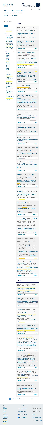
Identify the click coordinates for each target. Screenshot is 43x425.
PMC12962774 (33, 37)
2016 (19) (7, 68)
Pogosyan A (24, 72)
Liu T (23, 95)
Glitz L (23, 41)
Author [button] (6, 72)
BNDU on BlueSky (22, 417)
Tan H (18, 73)
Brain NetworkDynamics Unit (8, 5)
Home (5, 10)
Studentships (13, 12)
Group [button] (6, 33)
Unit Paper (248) (9, 30)
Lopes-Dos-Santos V (30, 52)
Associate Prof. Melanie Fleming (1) (9, 83)
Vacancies (6, 12)
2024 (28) (7, 56)
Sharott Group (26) (9, 40)
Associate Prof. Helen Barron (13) (9, 80)
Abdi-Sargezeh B (28, 95)
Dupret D (23, 59)
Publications (5, 417)
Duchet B (19, 71)
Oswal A (19, 98)
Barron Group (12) (9, 47)
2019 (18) (7, 63)
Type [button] (5, 28)
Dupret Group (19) (9, 44)
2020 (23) (7, 62)
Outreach (20, 12)
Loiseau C (29, 241)
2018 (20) (7, 65)
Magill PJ (28, 245)
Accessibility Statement (22, 405)
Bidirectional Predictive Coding (23, 87)
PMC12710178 (33, 365)
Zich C (32, 285)
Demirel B (19, 298)
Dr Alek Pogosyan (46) (9, 89)
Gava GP (33, 325)
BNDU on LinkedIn (23, 414)
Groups (18, 10)
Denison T (29, 30)
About (9, 10)
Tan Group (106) (9, 35)
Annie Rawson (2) (9, 75)
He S (36, 71)
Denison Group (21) (9, 43)
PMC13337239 (33, 232)
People (22, 10)
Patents (4, 422)
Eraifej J (19, 174)
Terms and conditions (22, 408)
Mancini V (33, 41)
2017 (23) (7, 66)
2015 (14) (7, 69)
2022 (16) (7, 59)
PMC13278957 (33, 255)
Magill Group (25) (9, 41)
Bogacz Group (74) (9, 37)
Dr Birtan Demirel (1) (10, 96)
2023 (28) (7, 58)
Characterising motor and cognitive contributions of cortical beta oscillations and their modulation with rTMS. (27, 166)
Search (6, 25)
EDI (10, 15)
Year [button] (5, 51)
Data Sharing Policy (22, 411)
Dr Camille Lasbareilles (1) (9, 100)
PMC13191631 (33, 106)
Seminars (6, 15)
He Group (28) (8, 38)
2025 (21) (7, 55)
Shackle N (19, 72)
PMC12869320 (33, 120)
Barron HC (19, 42)
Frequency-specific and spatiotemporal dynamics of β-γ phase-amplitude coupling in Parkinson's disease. (27, 153)
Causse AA (19, 52)
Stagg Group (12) (9, 45)
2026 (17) (7, 53)
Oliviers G (19, 85)
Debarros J (28, 336)
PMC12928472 (33, 131)
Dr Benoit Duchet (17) (9, 94)
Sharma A (19, 95)
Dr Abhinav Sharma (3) (9, 87)
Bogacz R (22, 73)
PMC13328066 (33, 79)
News (13, 10)
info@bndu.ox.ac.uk (37, 417)
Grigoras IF (19, 309)
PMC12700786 (33, 273)
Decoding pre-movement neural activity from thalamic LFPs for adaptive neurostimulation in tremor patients (26, 210)
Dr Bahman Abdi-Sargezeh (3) (9, 92)
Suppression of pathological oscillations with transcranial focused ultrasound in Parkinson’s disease (26, 182)
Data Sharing (5, 421)
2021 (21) (7, 60)
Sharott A (34, 72)
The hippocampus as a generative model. (25, 44)
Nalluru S (19, 41)
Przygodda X (27, 41)
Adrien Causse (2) (9, 74)
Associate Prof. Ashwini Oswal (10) (9, 78)
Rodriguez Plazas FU (21, 202)
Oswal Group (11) (9, 48)
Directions (5, 408)
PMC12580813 (33, 319)
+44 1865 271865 (38, 420)
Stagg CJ (33, 298)
